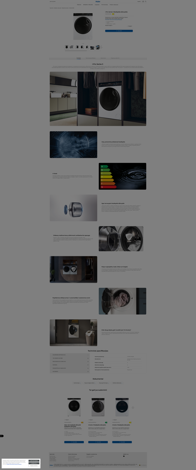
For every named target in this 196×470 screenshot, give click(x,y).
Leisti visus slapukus (34, 460)
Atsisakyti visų (34, 463)
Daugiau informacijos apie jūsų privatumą (14, 464)
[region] (21, 463)
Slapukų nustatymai (34, 465)
